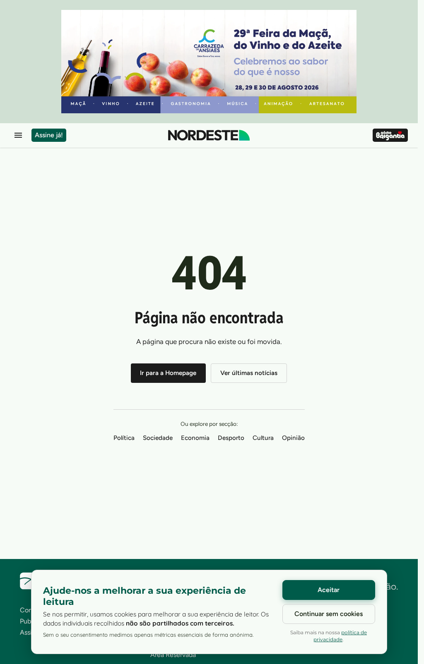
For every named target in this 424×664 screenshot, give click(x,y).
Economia (195, 438)
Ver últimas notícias (248, 373)
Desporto (231, 438)
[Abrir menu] (18, 135)
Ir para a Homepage (168, 373)
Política (124, 438)
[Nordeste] (209, 135)
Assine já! (49, 135)
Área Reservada (173, 655)
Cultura (263, 438)
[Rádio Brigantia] (390, 135)
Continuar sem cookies (328, 614)
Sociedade (158, 438)
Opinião (293, 438)
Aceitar (329, 590)
